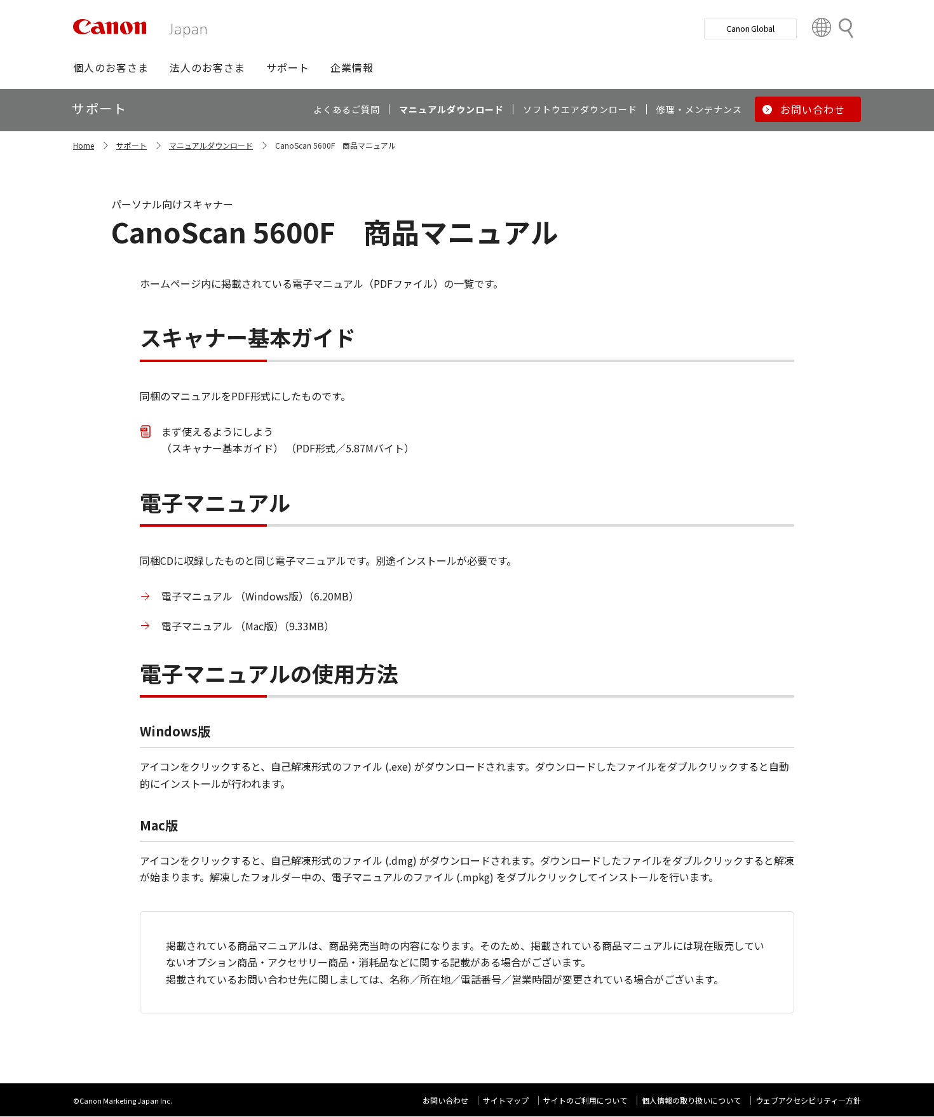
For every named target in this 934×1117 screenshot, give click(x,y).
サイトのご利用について (585, 1100)
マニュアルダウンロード (211, 145)
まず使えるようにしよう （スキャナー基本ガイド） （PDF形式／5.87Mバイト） (287, 440)
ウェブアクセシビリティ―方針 (808, 1100)
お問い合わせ (445, 1100)
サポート (131, 145)
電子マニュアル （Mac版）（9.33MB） (247, 625)
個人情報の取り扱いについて (691, 1100)
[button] (111, 67)
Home (83, 145)
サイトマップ (506, 1100)
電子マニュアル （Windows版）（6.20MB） (260, 596)
